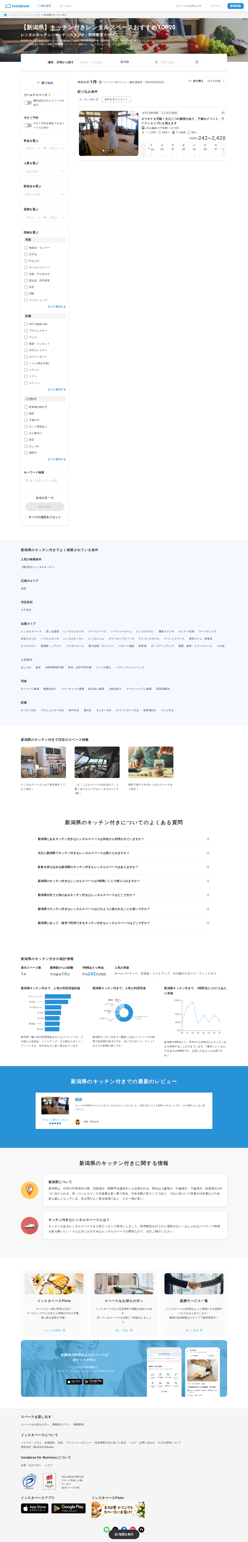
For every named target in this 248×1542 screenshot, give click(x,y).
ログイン (216, 5)
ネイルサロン (28, 645)
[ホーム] (17, 6)
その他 (221, 645)
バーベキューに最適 (72, 688)
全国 (23, 588)
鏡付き (88, 710)
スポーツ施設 (126, 645)
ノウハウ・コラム (31, 1442)
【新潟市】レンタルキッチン (38, 567)
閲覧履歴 (46, 5)
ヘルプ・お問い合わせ (142, 1442)
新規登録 (235, 5)
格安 (38, 667)
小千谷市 (26, 609)
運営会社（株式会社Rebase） (38, 1447)
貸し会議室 (52, 631)
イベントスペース (174, 638)
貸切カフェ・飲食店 (200, 638)
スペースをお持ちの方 (189, 5)
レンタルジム (96, 638)
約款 (60, 1442)
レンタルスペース (31, 631)
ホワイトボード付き (127, 710)
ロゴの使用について (169, 1442)
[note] (141, 1530)
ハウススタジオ (50, 638)
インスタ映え (103, 667)
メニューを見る (52, 1330)
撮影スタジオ (166, 631)
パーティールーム (121, 631)
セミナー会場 (186, 631)
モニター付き (104, 710)
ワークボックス (208, 631)
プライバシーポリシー (79, 1442)
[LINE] (106, 1530)
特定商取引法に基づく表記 (110, 1442)
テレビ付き (167, 710)
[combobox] (139, 62)
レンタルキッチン (73, 638)
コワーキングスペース (121, 638)
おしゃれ (26, 667)
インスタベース (16, 15)
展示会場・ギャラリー (101, 645)
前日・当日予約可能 (80, 667)
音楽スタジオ (28, 638)
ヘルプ (67, 5)
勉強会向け (49, 688)
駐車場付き (150, 710)
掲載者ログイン (61, 1424)
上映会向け (114, 688)
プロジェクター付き (52, 710)
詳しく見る (122, 1330)
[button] (124, 841)
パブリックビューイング (130, 667)
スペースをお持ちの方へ (35, 1424)
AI (223, 112)
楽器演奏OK (163, 688)
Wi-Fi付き (74, 710)
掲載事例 (78, 1424)
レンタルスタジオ (73, 631)
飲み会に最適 (96, 688)
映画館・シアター (51, 645)
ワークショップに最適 (139, 688)
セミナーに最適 (30, 688)
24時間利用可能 (54, 667)
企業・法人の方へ (31, 1465)
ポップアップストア (162, 645)
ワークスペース (97, 631)
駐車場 (143, 645)
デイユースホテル (149, 638)
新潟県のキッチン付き (55, 15)
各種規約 (49, 1442)
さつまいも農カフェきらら (55, 1120)
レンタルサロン (145, 631)
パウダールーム (75, 645)
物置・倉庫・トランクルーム (195, 645)
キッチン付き (34, 15)
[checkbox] (26, 248)
